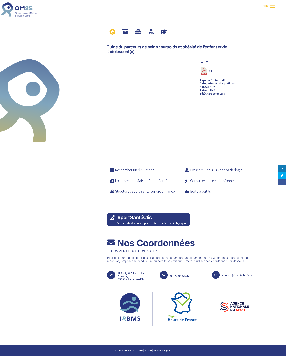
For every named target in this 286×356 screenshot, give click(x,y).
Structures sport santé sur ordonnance (145, 191)
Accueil (148, 350)
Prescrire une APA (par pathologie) (217, 170)
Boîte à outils (200, 191)
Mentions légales (162, 350)
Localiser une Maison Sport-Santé (141, 180)
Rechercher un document (134, 170)
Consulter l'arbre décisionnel (212, 180)
